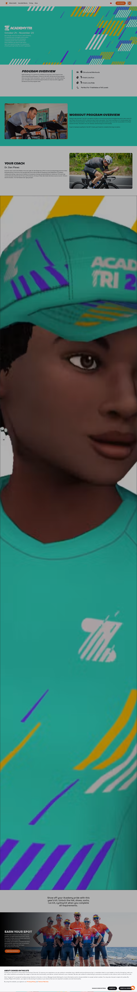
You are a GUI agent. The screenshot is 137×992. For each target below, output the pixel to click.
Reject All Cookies (125, 988)
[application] (133, 988)
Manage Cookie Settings (99, 988)
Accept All (112, 988)
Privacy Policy (31, 981)
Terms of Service (43, 981)
